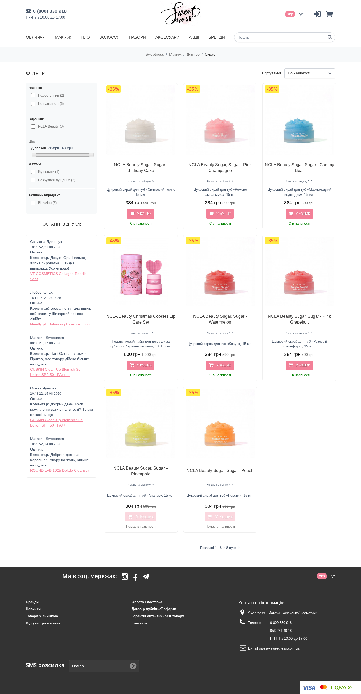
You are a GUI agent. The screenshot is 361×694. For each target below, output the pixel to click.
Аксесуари (167, 37)
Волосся (109, 37)
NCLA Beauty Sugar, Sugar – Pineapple (140, 471)
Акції (194, 37)
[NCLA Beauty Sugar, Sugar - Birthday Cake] (140, 120)
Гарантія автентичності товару (158, 616)
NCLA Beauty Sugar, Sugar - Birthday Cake (141, 167)
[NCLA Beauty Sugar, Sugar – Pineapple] (140, 423)
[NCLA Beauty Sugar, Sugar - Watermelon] (220, 271)
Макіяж (63, 37)
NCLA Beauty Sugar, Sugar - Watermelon (220, 319)
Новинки (33, 609)
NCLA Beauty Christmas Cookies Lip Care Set (140, 319)
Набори (137, 37)
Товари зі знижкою (42, 616)
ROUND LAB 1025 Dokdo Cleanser (59, 470)
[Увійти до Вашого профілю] (317, 14)
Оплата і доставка (147, 602)
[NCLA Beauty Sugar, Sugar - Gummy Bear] (299, 120)
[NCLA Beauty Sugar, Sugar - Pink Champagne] (220, 120)
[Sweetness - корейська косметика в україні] (180, 13)
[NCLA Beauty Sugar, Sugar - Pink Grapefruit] (299, 271)
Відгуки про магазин (43, 623)
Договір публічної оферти (154, 609)
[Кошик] (329, 14)
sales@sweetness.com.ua (279, 648)
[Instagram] (125, 578)
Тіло (85, 37)
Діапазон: (39, 148)
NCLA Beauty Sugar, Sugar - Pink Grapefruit (299, 319)
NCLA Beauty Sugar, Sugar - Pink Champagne (220, 167)
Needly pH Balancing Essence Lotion (61, 324)
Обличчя (35, 37)
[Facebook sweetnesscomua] (135, 578)
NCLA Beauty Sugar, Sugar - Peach (220, 470)
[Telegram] (146, 576)
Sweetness (155, 54)
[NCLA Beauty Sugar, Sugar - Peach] (220, 423)
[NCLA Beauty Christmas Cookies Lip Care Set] (140, 271)
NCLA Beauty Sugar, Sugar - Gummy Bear (299, 167)
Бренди (217, 37)
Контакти (139, 623)
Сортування (271, 73)
